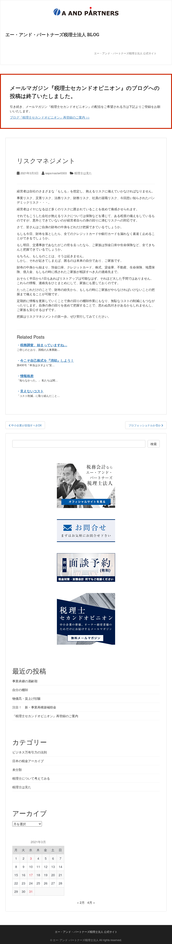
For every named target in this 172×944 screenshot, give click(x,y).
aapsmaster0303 (56, 173)
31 (31, 891)
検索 (153, 444)
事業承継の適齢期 (24, 681)
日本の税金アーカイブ (28, 761)
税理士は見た (83, 173)
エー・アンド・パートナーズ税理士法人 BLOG (52, 34)
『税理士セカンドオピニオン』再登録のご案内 (45, 716)
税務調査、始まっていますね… (43, 344)
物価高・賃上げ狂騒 (26, 698)
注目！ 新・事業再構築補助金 (34, 707)
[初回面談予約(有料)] (86, 565)
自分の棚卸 (20, 689)
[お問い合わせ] (86, 528)
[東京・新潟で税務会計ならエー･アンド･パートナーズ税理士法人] (86, 483)
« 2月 (81, 902)
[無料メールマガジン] (86, 617)
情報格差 (27, 375)
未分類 (17, 769)
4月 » (91, 902)
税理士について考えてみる (31, 778)
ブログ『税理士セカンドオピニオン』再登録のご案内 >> (50, 117)
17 (31, 875)
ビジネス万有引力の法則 (29, 752)
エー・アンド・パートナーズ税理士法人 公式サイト (125, 53)
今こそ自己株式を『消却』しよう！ (47, 360)
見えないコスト (32, 391)
